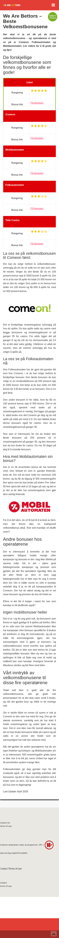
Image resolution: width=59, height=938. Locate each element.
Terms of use (15, 868)
